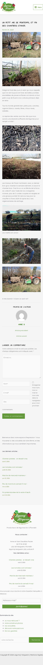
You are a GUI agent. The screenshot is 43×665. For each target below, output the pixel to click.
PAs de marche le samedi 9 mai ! (14, 484)
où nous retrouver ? (12, 621)
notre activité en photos (14, 623)
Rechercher (36, 640)
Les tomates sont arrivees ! (12, 467)
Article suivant (21, 336)
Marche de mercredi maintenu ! (14, 475)
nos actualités (10, 626)
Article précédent (21, 330)
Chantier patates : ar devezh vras (14, 459)
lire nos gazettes (11, 631)
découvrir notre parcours (14, 628)
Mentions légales (36, 655)
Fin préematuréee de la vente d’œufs (16, 492)
